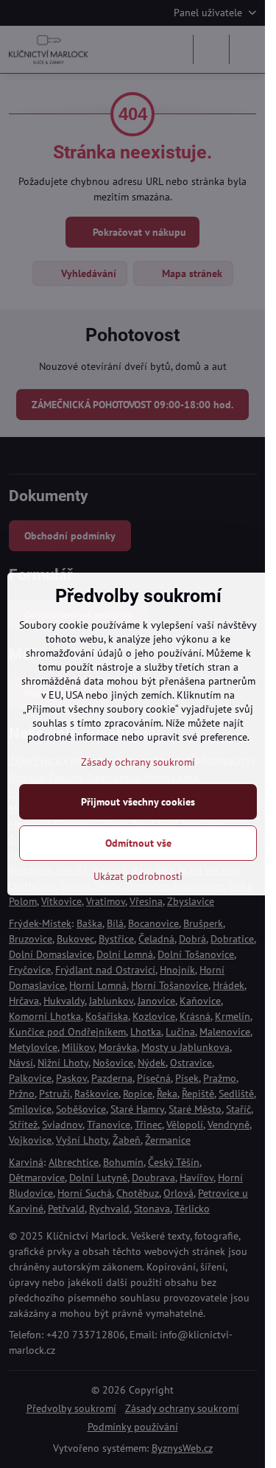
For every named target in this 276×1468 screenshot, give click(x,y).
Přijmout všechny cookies (138, 801)
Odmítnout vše (138, 843)
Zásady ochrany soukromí (138, 762)
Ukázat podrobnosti (138, 876)
